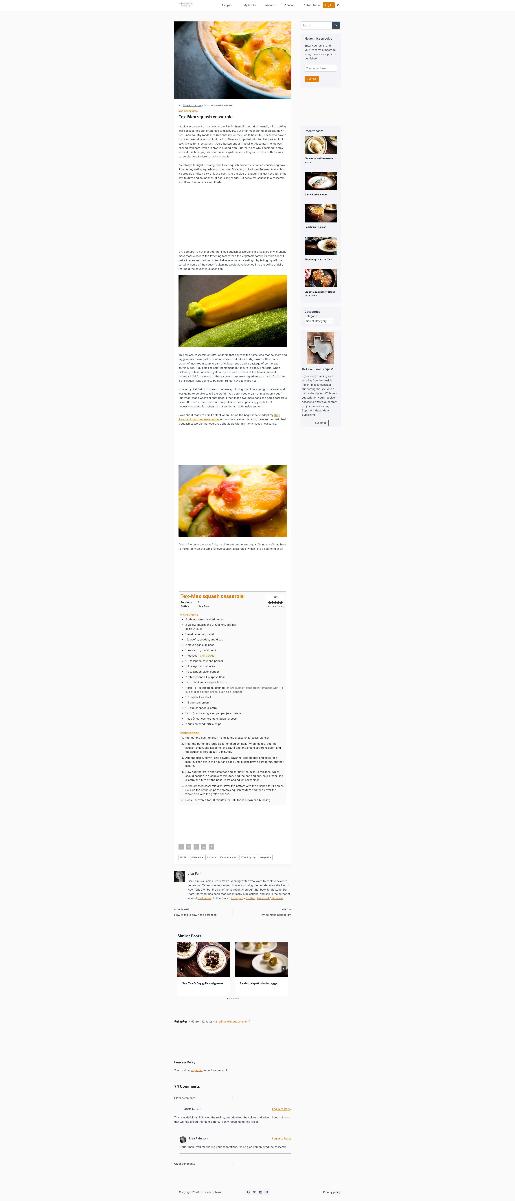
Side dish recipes (188, 111)
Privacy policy (332, 1192)
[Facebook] (248, 1192)
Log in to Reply (281, 1109)
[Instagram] (260, 1192)
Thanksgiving (248, 857)
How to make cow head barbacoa (195, 912)
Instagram (237, 898)
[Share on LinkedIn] (203, 847)
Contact (290, 5)
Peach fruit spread (315, 227)
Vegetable (265, 857)
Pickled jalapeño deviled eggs (258, 983)
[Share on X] (188, 847)
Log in (328, 5)
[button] (269, 602)
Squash (211, 857)
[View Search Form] (338, 5)
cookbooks (204, 898)
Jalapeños (197, 857)
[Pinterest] (266, 1192)
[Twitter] (254, 1192)
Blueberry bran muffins (318, 259)
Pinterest (277, 898)
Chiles (183, 857)
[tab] (227, 998)
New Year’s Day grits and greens (202, 983)
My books (250, 5)
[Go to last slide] (182, 969)
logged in (197, 1070)
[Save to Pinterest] (196, 847)
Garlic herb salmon (316, 194)
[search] (336, 25)
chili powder (207, 655)
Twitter (250, 898)
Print (275, 597)
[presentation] (203, 959)
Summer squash (228, 857)
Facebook (263, 898)
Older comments (184, 1098)
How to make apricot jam (275, 912)
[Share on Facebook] (181, 847)
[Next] (284, 969)
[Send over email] (211, 847)
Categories (311, 316)
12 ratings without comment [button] (231, 1021)
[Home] (180, 105)
